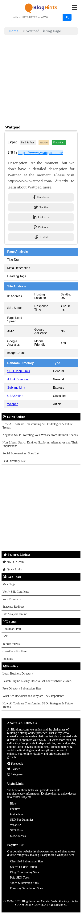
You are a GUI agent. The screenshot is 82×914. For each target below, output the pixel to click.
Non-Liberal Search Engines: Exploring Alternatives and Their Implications (40, 444)
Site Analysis (18, 835)
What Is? (15, 825)
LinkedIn (43, 217)
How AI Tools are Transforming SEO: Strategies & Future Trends (37, 425)
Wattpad (12, 404)
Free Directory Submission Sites (21, 688)
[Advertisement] (41, 508)
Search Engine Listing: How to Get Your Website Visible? (37, 681)
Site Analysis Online (14, 614)
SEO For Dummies (21, 819)
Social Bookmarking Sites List (20, 453)
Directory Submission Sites (26, 888)
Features (15, 808)
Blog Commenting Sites (24, 872)
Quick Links (14, 569)
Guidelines (16, 814)
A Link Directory (18, 379)
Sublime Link (16, 387)
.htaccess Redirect (13, 606)
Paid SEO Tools (20, 877)
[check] (67, 17)
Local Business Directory (17, 673)
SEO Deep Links (18, 371)
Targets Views (11, 643)
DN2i (5, 636)
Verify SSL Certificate (15, 591)
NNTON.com (15, 562)
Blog (13, 803)
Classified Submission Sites (26, 861)
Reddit (44, 237)
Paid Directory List (13, 460)
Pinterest (43, 227)
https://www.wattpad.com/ (40, 152)
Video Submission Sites (24, 882)
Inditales (7, 658)
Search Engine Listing (23, 866)
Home (13, 31)
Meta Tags (8, 584)
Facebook (43, 197)
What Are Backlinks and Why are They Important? (33, 696)
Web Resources (11, 599)
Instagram (16, 774)
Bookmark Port (11, 628)
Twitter (43, 207)
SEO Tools (16, 830)
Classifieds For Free (14, 651)
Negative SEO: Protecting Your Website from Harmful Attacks (40, 435)
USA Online (15, 395)
